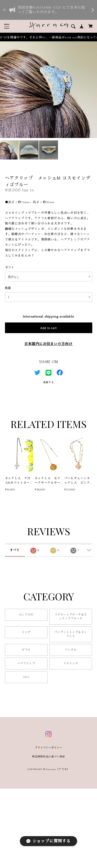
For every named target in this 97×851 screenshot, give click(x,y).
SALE (26, 677)
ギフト (10, 267)
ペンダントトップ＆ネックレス (70, 634)
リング (26, 632)
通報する (48, 382)
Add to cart (48, 328)
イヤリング (70, 663)
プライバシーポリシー (48, 747)
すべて (15, 550)
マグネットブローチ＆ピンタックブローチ (70, 616)
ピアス (26, 649)
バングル (71, 649)
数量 (8, 288)
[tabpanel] (48, 89)
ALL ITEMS (26, 614)
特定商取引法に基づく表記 (48, 756)
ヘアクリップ (26, 663)
